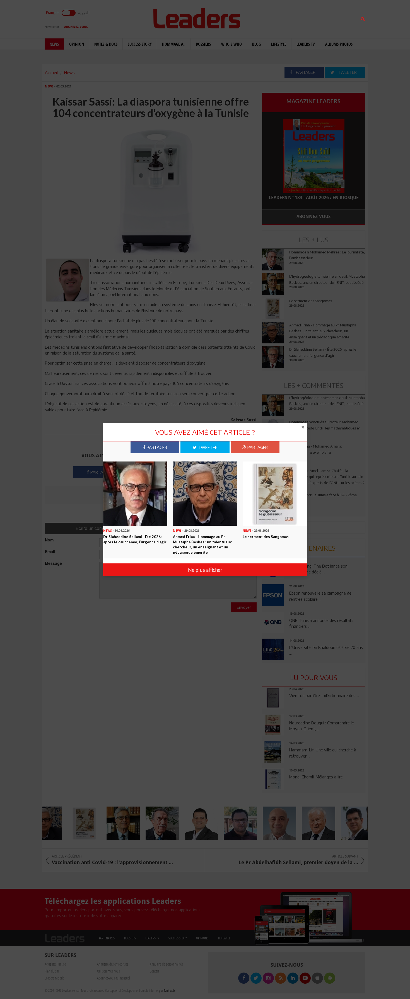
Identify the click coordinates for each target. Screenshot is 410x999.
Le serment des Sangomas (266, 536)
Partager (156, 447)
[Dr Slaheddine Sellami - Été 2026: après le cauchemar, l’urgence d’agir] (135, 493)
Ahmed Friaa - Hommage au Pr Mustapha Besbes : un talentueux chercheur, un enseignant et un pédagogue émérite (202, 544)
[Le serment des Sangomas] (275, 493)
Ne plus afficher (205, 569)
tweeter (207, 447)
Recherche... (275, 18)
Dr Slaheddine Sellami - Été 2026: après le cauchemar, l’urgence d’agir (135, 539)
